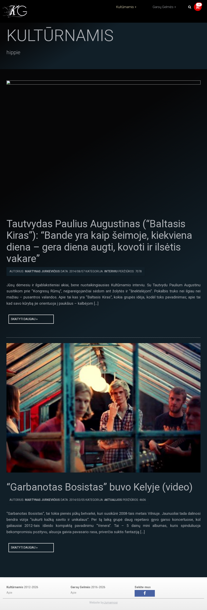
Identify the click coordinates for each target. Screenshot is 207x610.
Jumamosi (111, 602)
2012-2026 (22, 587)
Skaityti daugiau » (24, 319)
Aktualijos (113, 500)
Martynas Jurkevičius (42, 271)
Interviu (111, 271)
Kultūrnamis (125, 7)
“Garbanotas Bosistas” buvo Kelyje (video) (99, 487)
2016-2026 (88, 587)
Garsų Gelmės (163, 7)
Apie (9, 592)
